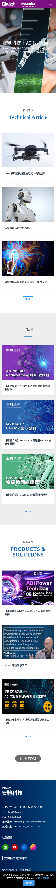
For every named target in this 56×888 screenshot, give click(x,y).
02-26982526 (14, 812)
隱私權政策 (43, 878)
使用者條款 (8, 870)
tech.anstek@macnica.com (27, 826)
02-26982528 (14, 817)
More (28, 299)
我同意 (29, 883)
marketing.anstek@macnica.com (30, 821)
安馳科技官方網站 (15, 858)
